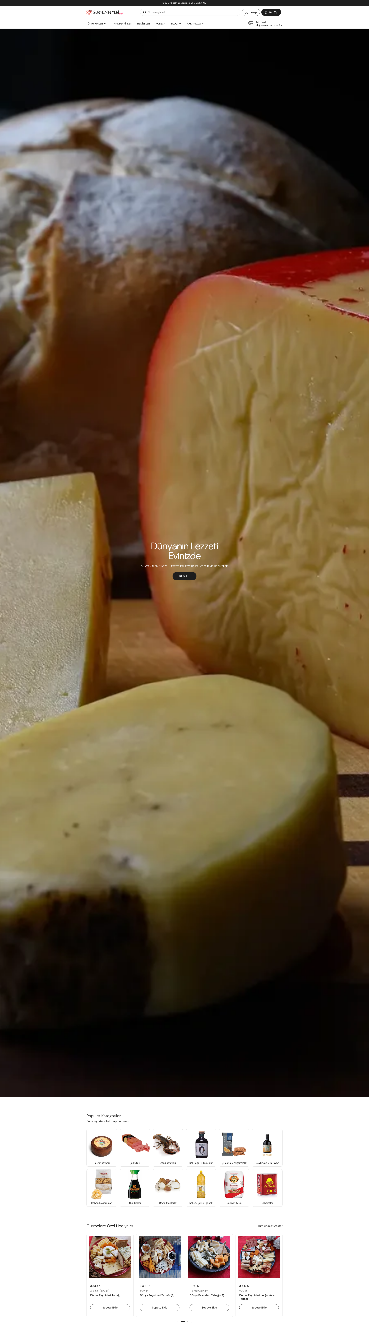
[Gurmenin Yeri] (104, 12)
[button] (271, 12)
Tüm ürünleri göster (270, 1226)
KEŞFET (184, 576)
